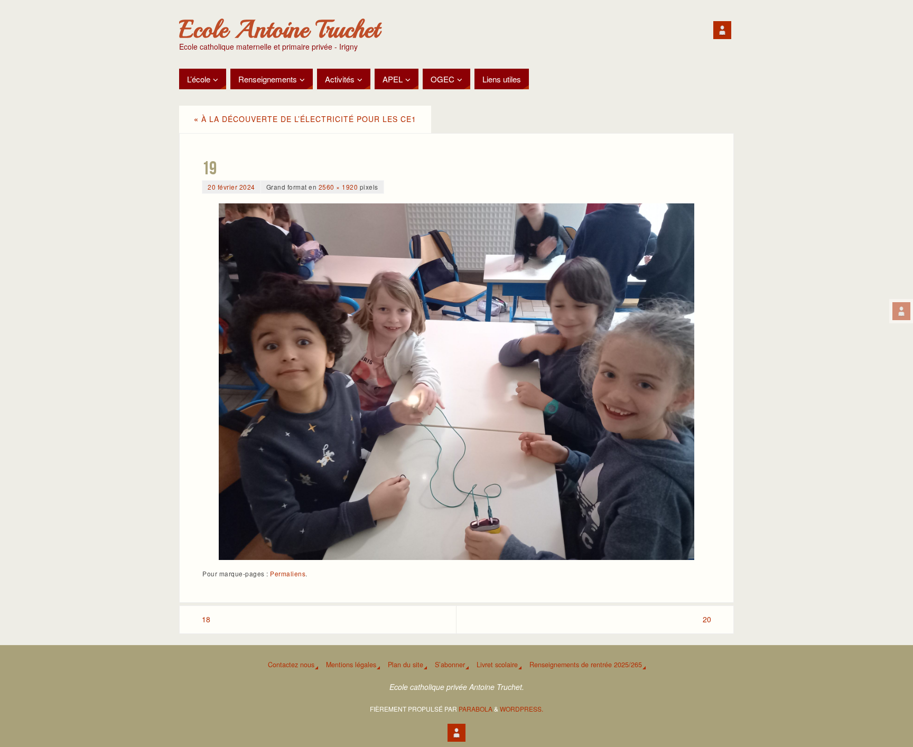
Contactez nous (291, 664)
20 (707, 619)
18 (206, 619)
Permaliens (287, 573)
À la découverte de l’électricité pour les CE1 (305, 119)
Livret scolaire (497, 664)
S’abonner (450, 664)
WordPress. (521, 708)
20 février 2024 (231, 186)
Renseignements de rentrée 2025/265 (585, 664)
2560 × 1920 (338, 186)
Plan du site (405, 664)
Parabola (475, 708)
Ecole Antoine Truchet (279, 29)
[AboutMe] (901, 311)
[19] (456, 381)
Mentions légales (351, 664)
